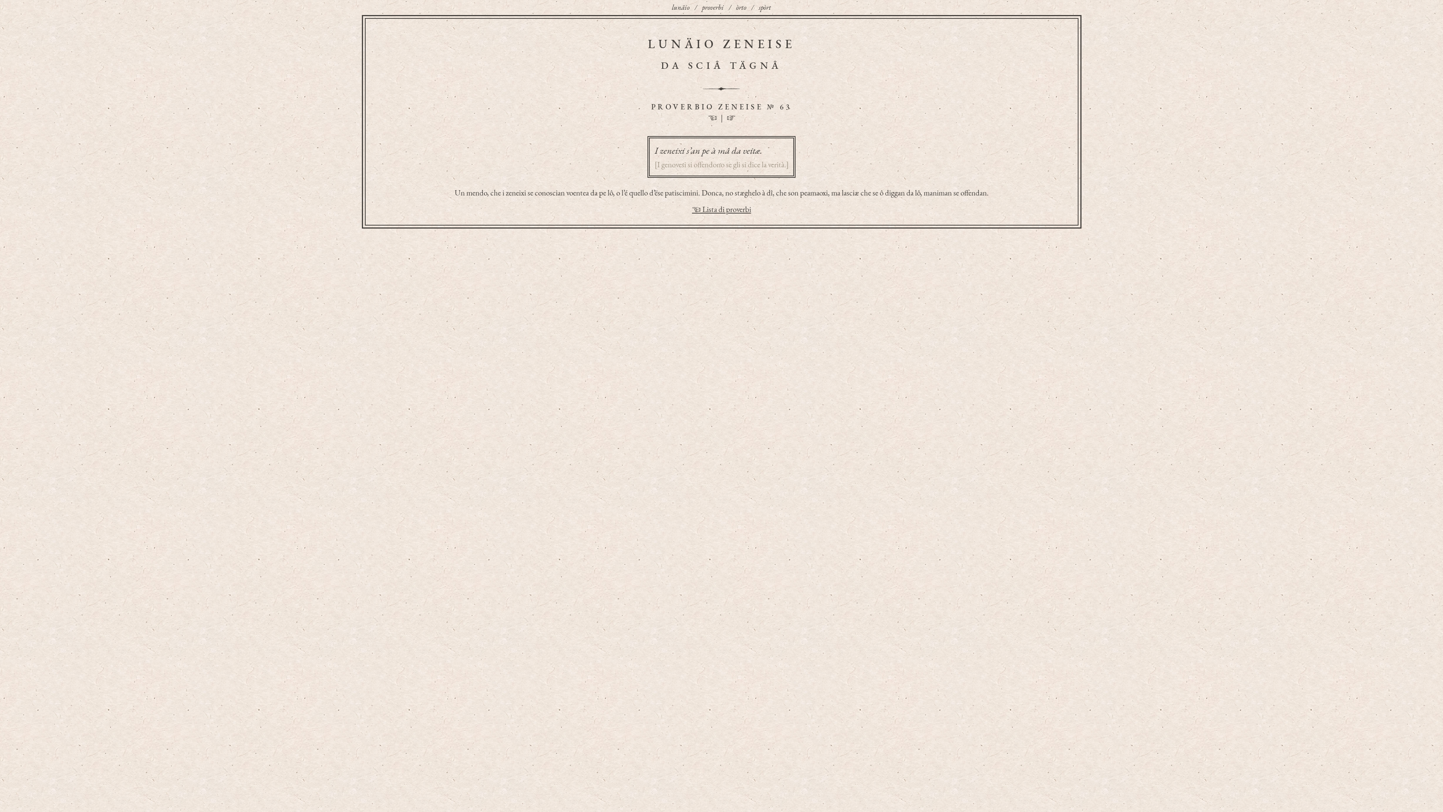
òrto (741, 7)
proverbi (713, 7)
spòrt (765, 7)
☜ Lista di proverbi (721, 209)
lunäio (681, 7)
